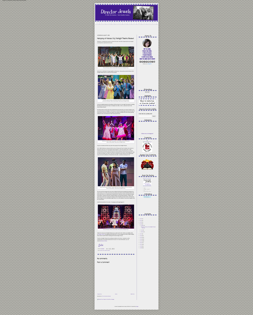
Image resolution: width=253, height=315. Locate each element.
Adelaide (139, 23)
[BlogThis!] (110, 248)
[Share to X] (111, 248)
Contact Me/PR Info (152, 23)
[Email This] (109, 248)
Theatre (144, 23)
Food (113, 23)
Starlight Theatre (101, 234)
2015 (141, 237)
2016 (141, 235)
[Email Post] (107, 248)
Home (97, 23)
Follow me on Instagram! (147, 133)
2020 (141, 222)
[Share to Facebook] (112, 248)
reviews (105, 250)
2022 (141, 218)
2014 (141, 239)
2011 (141, 244)
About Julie (102, 23)
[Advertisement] (121, 29)
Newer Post (100, 294)
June (142, 230)
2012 (141, 242)
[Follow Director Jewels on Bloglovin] (147, 64)
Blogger (137, 306)
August (142, 225)
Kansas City (102, 250)
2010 (141, 246)
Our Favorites (118, 23)
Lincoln (134, 23)
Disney (124, 23)
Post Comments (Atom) (106, 296)
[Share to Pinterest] (114, 248)
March (142, 231)
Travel (129, 23)
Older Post (132, 294)
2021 (141, 220)
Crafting (108, 23)
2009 (141, 247)
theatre (108, 250)
